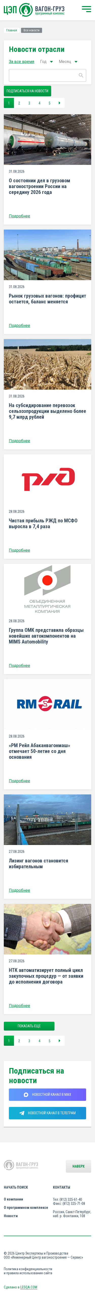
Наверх (78, 1166)
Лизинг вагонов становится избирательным (38, 864)
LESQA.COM (28, 1287)
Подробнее (19, 216)
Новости (11, 1216)
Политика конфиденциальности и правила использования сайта (28, 1271)
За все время (21, 62)
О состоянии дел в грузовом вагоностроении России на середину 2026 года (39, 186)
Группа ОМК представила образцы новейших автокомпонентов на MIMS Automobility (46, 636)
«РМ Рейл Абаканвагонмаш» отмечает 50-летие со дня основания (39, 751)
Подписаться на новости (27, 91)
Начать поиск (16, 1187)
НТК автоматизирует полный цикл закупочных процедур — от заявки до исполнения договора (46, 976)
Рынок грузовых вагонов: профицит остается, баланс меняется (47, 299)
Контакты (61, 1187)
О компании (13, 1199)
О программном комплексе (26, 1208)
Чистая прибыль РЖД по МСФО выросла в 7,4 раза (43, 523)
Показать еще (29, 1026)
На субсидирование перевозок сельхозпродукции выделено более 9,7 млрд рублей (47, 411)
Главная (11, 30)
